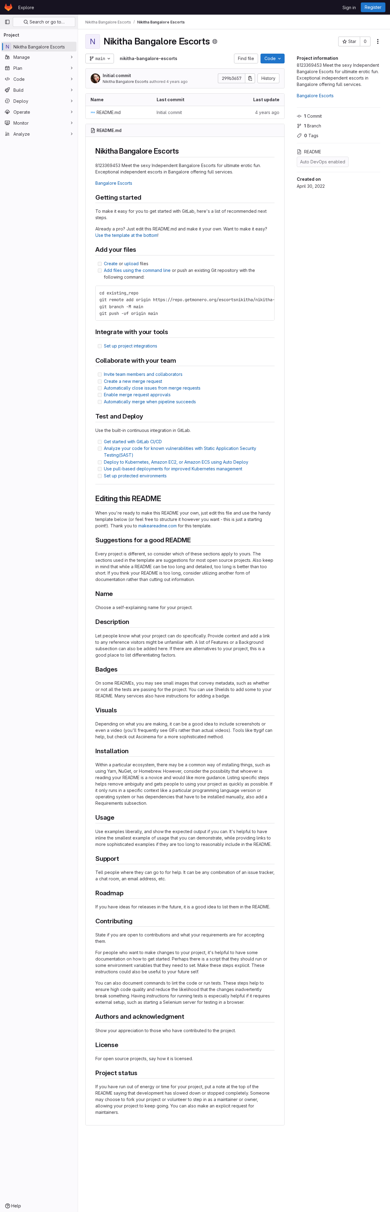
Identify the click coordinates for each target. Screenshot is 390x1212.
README (312, 151)
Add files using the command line (137, 270)
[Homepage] (8, 7)
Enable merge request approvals (137, 394)
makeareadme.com (157, 525)
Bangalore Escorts (315, 95)
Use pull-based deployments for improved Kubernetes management (173, 468)
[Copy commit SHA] (250, 78)
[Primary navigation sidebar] (7, 22)
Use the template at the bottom (126, 235)
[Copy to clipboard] (267, 293)
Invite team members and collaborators (143, 374)
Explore (26, 7)
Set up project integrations (130, 345)
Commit (313, 116)
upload (131, 263)
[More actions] (378, 41)
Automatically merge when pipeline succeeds (150, 401)
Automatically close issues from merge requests (152, 387)
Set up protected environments (135, 475)
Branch (312, 125)
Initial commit (117, 75)
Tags (311, 135)
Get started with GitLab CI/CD (133, 441)
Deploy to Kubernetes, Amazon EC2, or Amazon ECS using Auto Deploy (176, 462)
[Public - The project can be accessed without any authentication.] (214, 41)
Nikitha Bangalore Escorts (125, 81)
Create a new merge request (133, 381)
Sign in (349, 7)
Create (111, 263)
